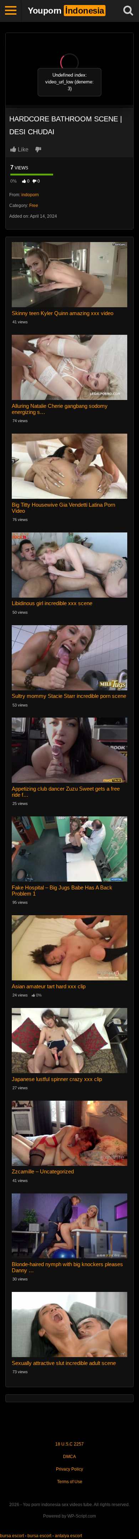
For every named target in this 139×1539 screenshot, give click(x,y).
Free (33, 205)
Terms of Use (69, 1481)
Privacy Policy (69, 1469)
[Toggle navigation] (10, 10)
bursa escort (12, 1535)
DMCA (69, 1456)
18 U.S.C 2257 (69, 1444)
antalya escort (68, 1535)
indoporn (30, 194)
